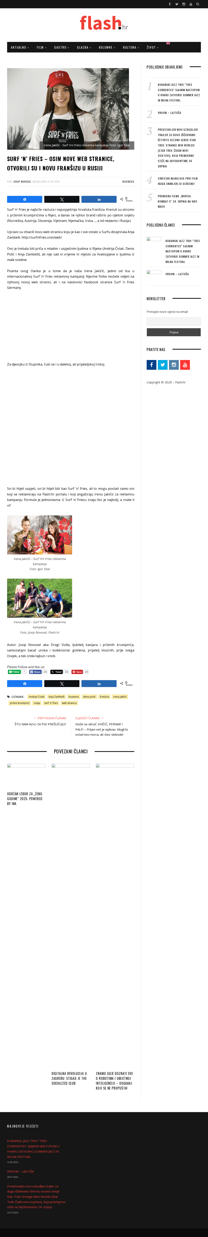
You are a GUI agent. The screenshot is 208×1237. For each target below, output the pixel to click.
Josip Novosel (22, 181)
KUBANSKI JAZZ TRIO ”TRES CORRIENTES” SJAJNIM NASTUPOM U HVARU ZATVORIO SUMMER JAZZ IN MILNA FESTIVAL (183, 251)
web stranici (41, 282)
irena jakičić (120, 696)
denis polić (89, 696)
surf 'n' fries (51, 703)
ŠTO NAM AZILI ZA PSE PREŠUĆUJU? (40, 724)
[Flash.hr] (104, 25)
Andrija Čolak (36, 696)
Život (151, 47)
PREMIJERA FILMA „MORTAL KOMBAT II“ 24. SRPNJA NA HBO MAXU (177, 201)
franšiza (104, 696)
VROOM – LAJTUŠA (169, 112)
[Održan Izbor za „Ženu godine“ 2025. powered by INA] (26, 776)
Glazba (82, 47)
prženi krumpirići (19, 703)
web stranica (69, 703)
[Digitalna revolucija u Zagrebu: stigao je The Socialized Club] (71, 916)
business (74, 696)
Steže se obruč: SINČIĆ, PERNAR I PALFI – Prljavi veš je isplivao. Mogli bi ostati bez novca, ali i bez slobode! (101, 729)
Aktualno (18, 47)
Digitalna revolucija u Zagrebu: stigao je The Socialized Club (69, 1078)
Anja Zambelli (56, 696)
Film (40, 47)
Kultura (129, 47)
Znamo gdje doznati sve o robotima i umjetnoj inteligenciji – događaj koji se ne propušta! (114, 1081)
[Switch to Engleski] (168, 43)
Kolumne (106, 47)
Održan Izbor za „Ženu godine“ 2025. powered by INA (24, 798)
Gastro (60, 47)
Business (128, 181)
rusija (37, 703)
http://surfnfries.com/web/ (42, 237)
